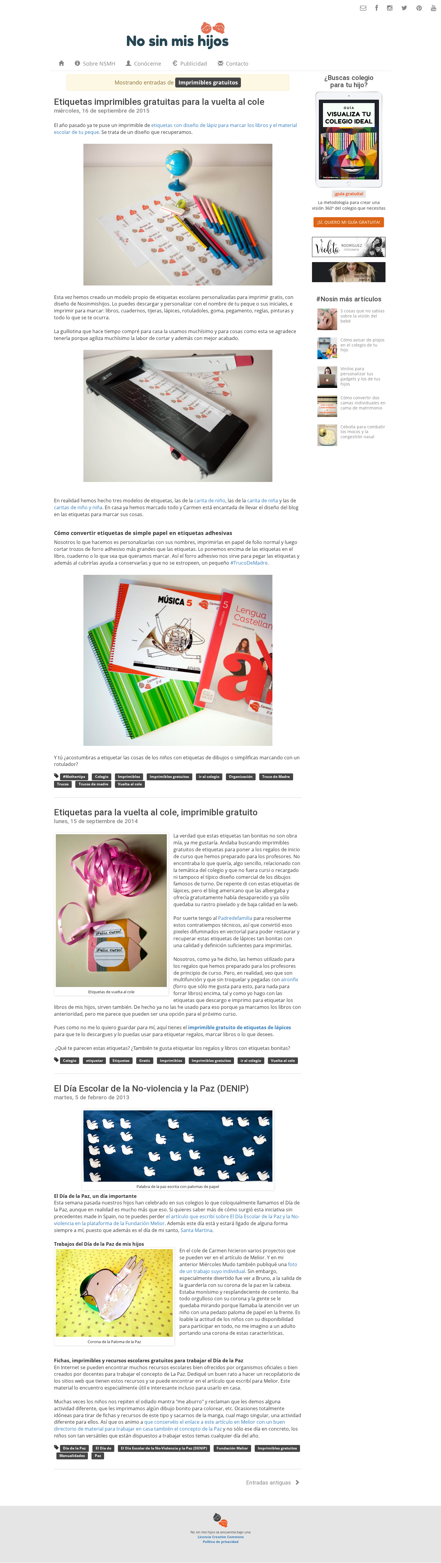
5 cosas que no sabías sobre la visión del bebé (362, 316)
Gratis (144, 1060)
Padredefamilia (235, 918)
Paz (98, 1455)
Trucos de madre (93, 784)
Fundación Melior (232, 1448)
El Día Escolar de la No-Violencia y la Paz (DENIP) (164, 1448)
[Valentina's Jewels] (349, 273)
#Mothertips (74, 776)
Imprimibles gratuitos (169, 776)
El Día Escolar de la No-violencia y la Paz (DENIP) (151, 1088)
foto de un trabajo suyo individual (238, 1268)
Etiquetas (121, 1060)
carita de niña (262, 500)
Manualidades (72, 1455)
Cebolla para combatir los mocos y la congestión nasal (362, 432)
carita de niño (209, 500)
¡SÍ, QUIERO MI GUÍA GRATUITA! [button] (348, 222)
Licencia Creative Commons (221, 1537)
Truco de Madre (276, 776)
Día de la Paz (74, 1448)
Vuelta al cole (130, 784)
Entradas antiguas (269, 1482)
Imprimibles (129, 776)
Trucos (63, 784)
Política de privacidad (220, 1541)
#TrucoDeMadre (249, 563)
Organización (241, 776)
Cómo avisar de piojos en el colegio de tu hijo (362, 345)
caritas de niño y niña (78, 507)
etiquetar (94, 1060)
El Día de (103, 1448)
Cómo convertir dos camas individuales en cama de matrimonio (363, 403)
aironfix (289, 979)
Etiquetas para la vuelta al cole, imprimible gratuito (156, 812)
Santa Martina (196, 1230)
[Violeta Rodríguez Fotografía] (349, 248)
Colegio (101, 776)
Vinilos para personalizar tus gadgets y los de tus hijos (360, 376)
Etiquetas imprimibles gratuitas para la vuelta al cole (159, 101)
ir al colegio (209, 776)
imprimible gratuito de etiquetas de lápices (239, 1027)
